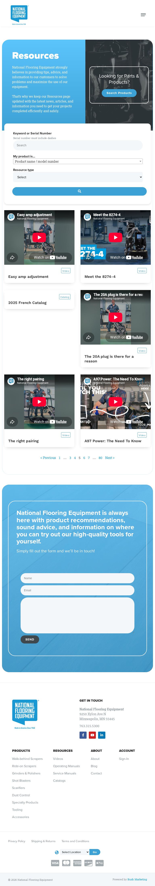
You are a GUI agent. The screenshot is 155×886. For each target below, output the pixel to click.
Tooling (17, 810)
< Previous (48, 458)
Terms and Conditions (75, 841)
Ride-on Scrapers (24, 766)
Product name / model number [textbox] (37, 161)
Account (127, 750)
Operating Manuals (66, 766)
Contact (96, 773)
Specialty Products (25, 803)
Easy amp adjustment (28, 276)
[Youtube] (92, 735)
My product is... (24, 156)
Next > (110, 458)
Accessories (20, 817)
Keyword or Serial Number (32, 133)
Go (95, 852)
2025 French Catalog (27, 303)
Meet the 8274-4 (100, 276)
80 (100, 458)
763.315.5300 (89, 726)
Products (21, 750)
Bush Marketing (137, 879)
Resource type (23, 170)
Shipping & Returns (43, 841)
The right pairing (23, 441)
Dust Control (21, 795)
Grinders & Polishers (26, 773)
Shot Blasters (21, 781)
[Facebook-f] (83, 735)
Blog (94, 766)
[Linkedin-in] (101, 735)
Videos (58, 759)
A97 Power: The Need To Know (113, 441)
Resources (63, 750)
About (96, 750)
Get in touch (91, 700)
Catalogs (59, 781)
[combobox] (78, 161)
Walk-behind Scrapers (27, 759)
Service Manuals (64, 773)
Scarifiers (18, 788)
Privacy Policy (16, 841)
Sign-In (124, 759)
